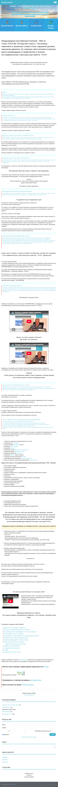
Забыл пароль (25, 737)
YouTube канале (28, 685)
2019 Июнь (5, 759)
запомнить (6, 734)
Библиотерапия (23, 659)
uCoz (14, 784)
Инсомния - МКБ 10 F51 (28, 118)
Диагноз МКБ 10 (22, 26)
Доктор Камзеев (7, 26)
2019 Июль (5, 762)
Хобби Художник (6, 707)
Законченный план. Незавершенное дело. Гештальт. (28, 387)
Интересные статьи (7, 714)
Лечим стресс (7, 2)
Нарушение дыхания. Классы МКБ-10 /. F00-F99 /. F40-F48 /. (28, 137)
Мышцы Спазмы (51, 27)
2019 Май (4, 757)
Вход (32, 694)
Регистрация (27, 694)
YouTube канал (36, 26)
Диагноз (28, 95)
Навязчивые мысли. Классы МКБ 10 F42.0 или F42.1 (28, 160)
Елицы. (46, 666)
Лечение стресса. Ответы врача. (10, 705)
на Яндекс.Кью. (36, 680)
